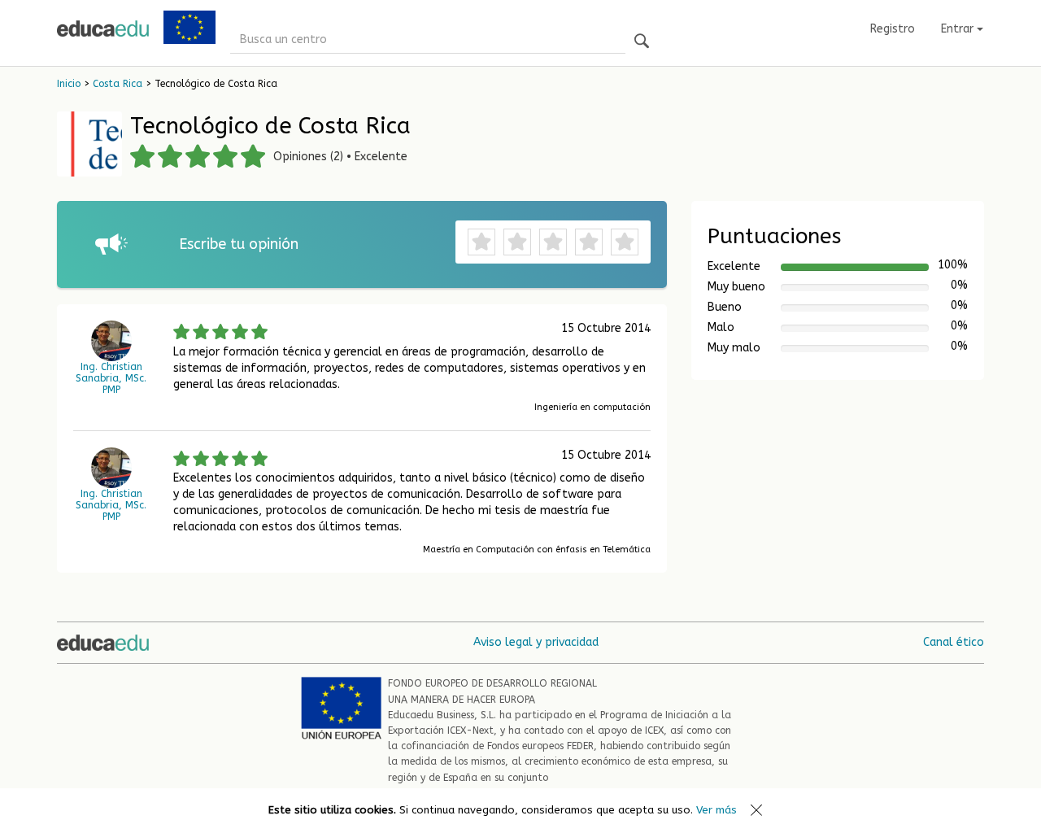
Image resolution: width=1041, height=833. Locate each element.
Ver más (716, 810)
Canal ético (953, 642)
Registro (892, 29)
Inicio (69, 83)
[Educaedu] (103, 28)
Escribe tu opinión (238, 244)
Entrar (959, 29)
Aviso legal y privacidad (536, 642)
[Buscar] (642, 42)
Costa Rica (117, 83)
